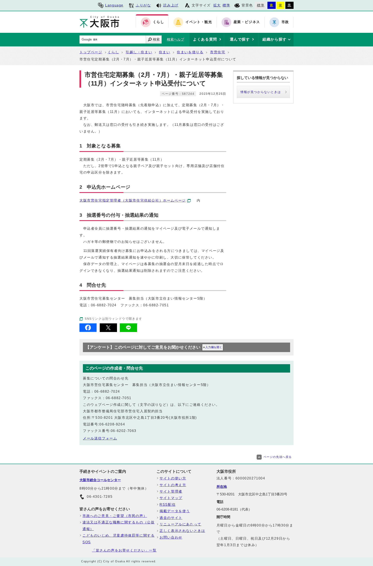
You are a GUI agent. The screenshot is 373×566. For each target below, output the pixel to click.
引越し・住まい (139, 52)
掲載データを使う (175, 511)
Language (114, 5)
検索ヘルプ (175, 39)
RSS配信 (167, 504)
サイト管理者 (171, 491)
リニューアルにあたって (180, 524)
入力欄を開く (213, 347)
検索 (156, 39)
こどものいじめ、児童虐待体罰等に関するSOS (118, 539)
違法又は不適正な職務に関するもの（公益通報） (118, 525)
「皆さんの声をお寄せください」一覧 (124, 550)
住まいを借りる (190, 52)
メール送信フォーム (100, 438)
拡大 (217, 5)
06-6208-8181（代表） (234, 509)
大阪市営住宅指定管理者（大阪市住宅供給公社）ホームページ (132, 200)
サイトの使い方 (173, 478)
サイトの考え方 (173, 485)
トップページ (90, 52)
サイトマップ (171, 498)
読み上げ (170, 5)
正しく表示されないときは (182, 531)
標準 (226, 5)
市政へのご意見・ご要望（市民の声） (114, 516)
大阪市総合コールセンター (100, 480)
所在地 (222, 487)
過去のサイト (171, 518)
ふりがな (143, 5)
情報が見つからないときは (260, 92)
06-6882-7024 (104, 305)
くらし (113, 52)
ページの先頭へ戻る (278, 456)
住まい (164, 52)
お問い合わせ (171, 537)
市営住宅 (217, 52)
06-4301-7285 (99, 496)
